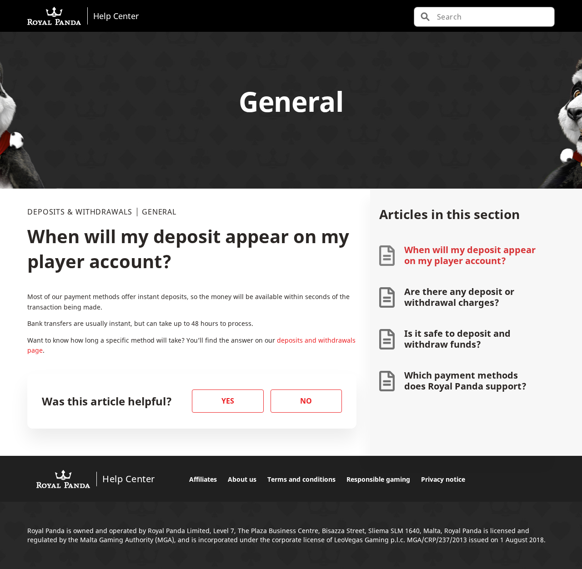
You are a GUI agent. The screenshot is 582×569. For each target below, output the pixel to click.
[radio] (228, 401)
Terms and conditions (301, 479)
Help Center (116, 15)
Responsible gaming (378, 479)
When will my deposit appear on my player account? (470, 255)
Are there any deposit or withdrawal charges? (459, 297)
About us (242, 479)
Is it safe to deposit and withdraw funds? (457, 338)
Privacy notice (443, 479)
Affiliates (203, 479)
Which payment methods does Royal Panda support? (465, 380)
